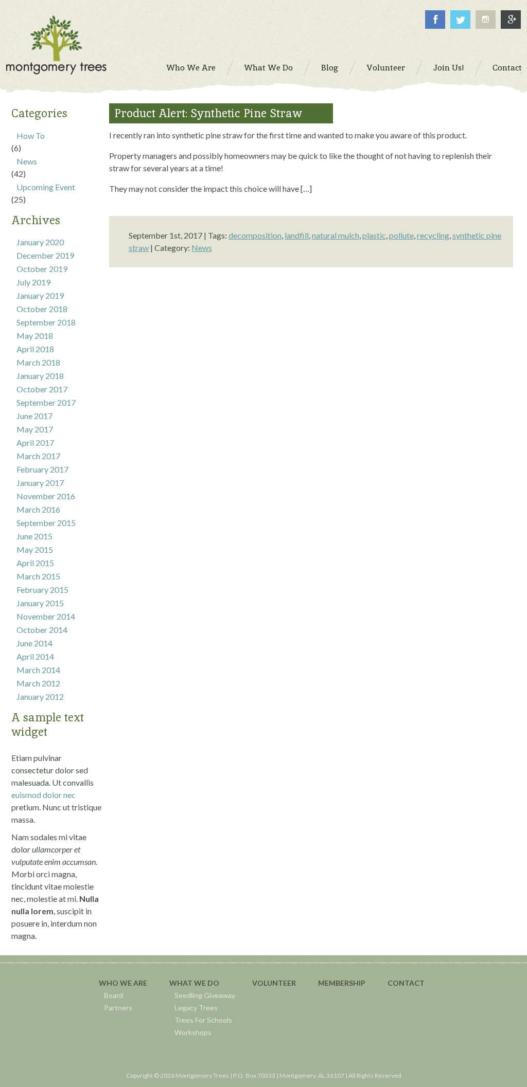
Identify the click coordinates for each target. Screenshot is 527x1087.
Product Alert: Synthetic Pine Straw (208, 113)
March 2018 (38, 362)
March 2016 (38, 509)
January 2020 (40, 242)
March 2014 (38, 670)
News (26, 161)
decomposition (255, 235)
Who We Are (123, 983)
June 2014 (34, 643)
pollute (401, 235)
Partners (118, 1007)
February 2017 (42, 469)
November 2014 (45, 616)
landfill (297, 235)
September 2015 (46, 523)
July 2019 (33, 282)
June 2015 (34, 536)
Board (113, 995)
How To (30, 135)
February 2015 (42, 589)
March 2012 (38, 683)
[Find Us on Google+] (511, 25)
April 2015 (35, 563)
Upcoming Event (45, 187)
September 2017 (46, 402)
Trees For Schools (203, 1020)
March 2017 (38, 456)
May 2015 (34, 549)
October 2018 (41, 309)
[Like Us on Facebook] (435, 25)
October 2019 (41, 269)
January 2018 (40, 376)
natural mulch (335, 235)
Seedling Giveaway (204, 995)
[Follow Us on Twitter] (460, 25)
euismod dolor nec (43, 795)
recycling (433, 235)
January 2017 (40, 482)
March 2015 (38, 576)
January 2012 (40, 696)
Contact (406, 983)
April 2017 (35, 442)
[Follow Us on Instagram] (486, 25)
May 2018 (34, 335)
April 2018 (35, 349)
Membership (341, 983)
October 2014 (41, 630)
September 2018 (46, 322)
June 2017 (34, 416)
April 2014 (35, 656)
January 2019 (40, 295)
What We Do (194, 983)
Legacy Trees (196, 1007)
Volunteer (274, 983)
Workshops (193, 1032)
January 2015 (40, 603)
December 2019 (45, 255)
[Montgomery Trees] (56, 71)
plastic (374, 235)
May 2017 (34, 429)
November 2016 (45, 496)
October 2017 (41, 389)
